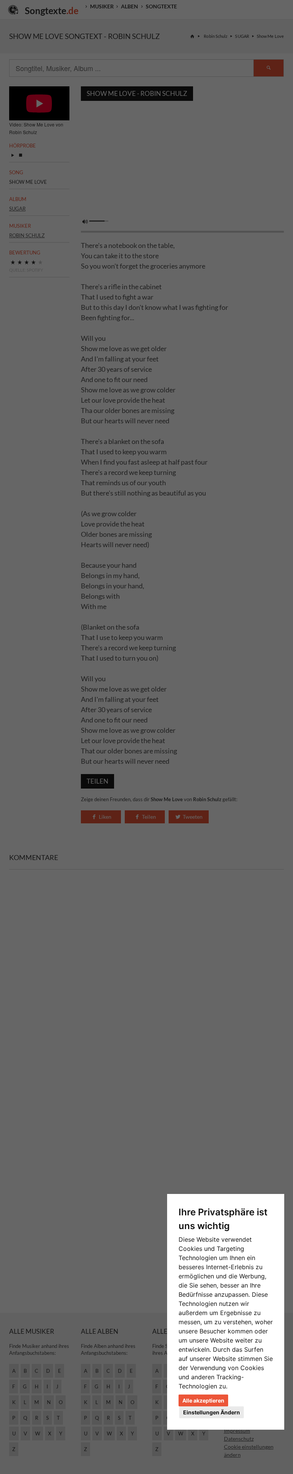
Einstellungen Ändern (211, 1412)
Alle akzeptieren (203, 1400)
